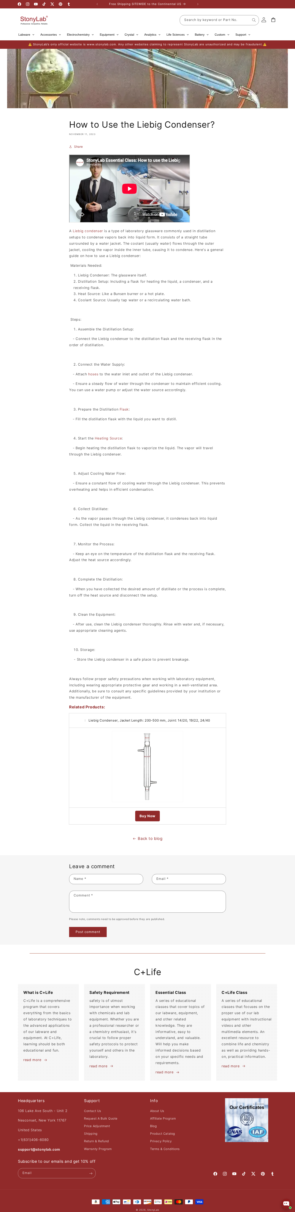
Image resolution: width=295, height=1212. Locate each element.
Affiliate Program (163, 1118)
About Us (157, 1110)
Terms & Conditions (165, 1148)
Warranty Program (98, 1148)
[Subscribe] (90, 1173)
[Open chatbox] (286, 1204)
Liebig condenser (88, 231)
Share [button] (78, 146)
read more (32, 1060)
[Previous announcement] (97, 4)
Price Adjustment (97, 1126)
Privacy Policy (161, 1141)
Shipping (91, 1133)
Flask (124, 409)
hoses (93, 374)
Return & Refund (96, 1141)
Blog (153, 1126)
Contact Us (92, 1110)
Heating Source (108, 438)
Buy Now (147, 816)
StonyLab (153, 1209)
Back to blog (150, 838)
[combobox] (219, 20)
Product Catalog (162, 1133)
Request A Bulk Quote (100, 1118)
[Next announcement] (198, 4)
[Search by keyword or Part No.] (254, 20)
